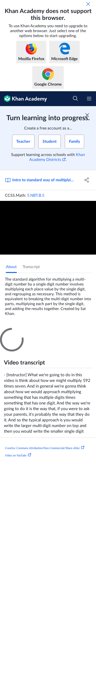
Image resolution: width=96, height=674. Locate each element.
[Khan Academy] (23, 98)
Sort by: (13, 390)
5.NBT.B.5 (35, 195)
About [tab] (11, 267)
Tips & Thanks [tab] (42, 332)
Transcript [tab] (31, 267)
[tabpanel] (48, 294)
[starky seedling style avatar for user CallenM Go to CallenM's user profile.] (11, 409)
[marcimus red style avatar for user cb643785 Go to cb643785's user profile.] (11, 650)
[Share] (86, 180)
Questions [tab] (15, 332)
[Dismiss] (88, 4)
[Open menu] (89, 99)
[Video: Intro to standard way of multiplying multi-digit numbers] (48, 228)
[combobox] (44, 390)
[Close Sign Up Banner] (87, 115)
